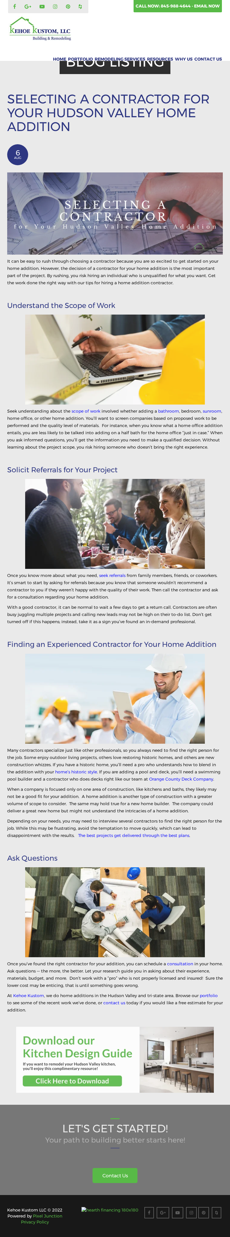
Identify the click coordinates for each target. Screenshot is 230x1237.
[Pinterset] (69, 7)
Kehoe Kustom (28, 995)
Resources (160, 59)
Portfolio (80, 59)
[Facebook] (15, 7)
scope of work (86, 411)
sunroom (212, 411)
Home (59, 59)
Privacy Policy (35, 1222)
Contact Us (208, 59)
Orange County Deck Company (181, 779)
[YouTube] (43, 7)
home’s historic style (76, 772)
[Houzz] (81, 7)
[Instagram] (56, 7)
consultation (180, 964)
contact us (114, 1002)
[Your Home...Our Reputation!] (40, 29)
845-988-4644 (176, 6)
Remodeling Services (120, 59)
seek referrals (112, 575)
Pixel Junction (47, 1216)
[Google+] (29, 7)
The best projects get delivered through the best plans (133, 835)
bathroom (168, 411)
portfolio (209, 995)
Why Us (184, 59)
